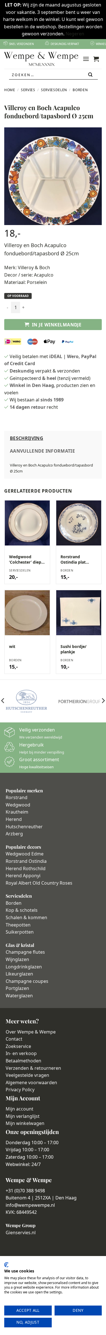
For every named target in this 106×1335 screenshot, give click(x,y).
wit (12, 646)
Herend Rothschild (26, 868)
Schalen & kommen (26, 917)
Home (9, 89)
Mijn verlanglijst (23, 1116)
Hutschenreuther (24, 826)
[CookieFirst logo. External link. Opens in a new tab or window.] (6, 1264)
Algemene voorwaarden (31, 1082)
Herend (14, 819)
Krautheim (17, 812)
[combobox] (53, 74)
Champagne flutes (25, 952)
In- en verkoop (21, 1053)
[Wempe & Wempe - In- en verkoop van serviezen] (41, 59)
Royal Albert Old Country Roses (39, 883)
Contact (14, 1039)
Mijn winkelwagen (25, 1123)
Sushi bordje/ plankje (73, 649)
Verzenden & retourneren (33, 1068)
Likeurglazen (19, 974)
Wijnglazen (17, 959)
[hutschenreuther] (26, 701)
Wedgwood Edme (25, 854)
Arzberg (14, 834)
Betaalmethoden (23, 1061)
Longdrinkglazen (24, 967)
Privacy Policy (20, 1089)
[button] (86, 59)
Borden (80, 89)
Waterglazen (19, 995)
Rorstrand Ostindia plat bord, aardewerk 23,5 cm (76, 559)
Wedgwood (18, 805)
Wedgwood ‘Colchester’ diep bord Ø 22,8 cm (25, 559)
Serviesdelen (54, 89)
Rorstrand (16, 797)
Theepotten (18, 925)
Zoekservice (18, 1046)
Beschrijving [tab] (26, 438)
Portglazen (17, 988)
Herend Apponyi (23, 875)
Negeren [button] (75, 34)
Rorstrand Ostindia (26, 861)
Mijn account (19, 1109)
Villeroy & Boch (34, 267)
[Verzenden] (91, 75)
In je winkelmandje (56, 325)
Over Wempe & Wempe (31, 1032)
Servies (28, 89)
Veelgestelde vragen (27, 1075)
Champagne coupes (27, 981)
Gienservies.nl (21, 1232)
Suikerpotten (20, 932)
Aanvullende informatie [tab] (42, 451)
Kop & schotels (22, 910)
